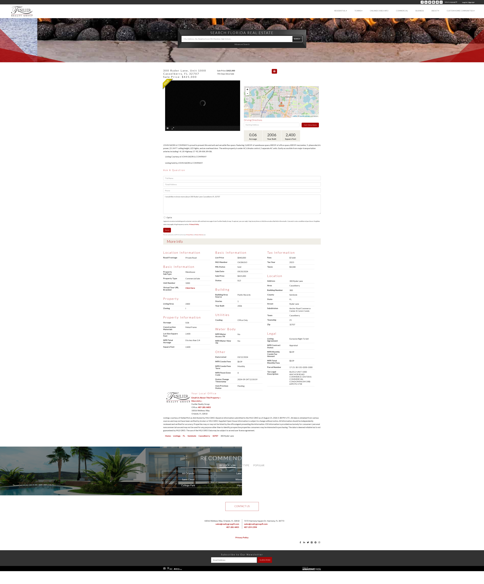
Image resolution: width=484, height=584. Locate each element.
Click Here (190, 288)
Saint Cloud (188, 479)
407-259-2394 (250, 527)
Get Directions (310, 125)
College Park (188, 485)
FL (184, 436)
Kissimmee (295, 485)
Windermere (295, 479)
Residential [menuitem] (340, 11)
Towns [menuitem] (357, 11)
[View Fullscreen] (247, 99)
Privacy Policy (194, 224)
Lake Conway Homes (296, 473)
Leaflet (295, 116)
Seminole (192, 436)
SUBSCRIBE (265, 560)
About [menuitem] (434, 11)
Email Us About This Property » (206, 397)
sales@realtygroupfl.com (227, 524)
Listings (176, 436)
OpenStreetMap (304, 116)
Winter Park (241, 479)
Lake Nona (242, 473)
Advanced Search (242, 44)
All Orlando (188, 473)
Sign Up (471, 2)
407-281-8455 (204, 407)
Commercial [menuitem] (402, 11)
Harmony (242, 485)
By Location (227, 465)
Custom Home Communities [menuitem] (460, 11)
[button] (297, 39)
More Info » (196, 401)
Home (168, 436)
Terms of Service (199, 234)
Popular (258, 465)
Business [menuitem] (420, 11)
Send (167, 230)
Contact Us (242, 506)
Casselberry (204, 436)
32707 (215, 436)
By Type (244, 465)
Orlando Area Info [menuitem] (379, 11)
